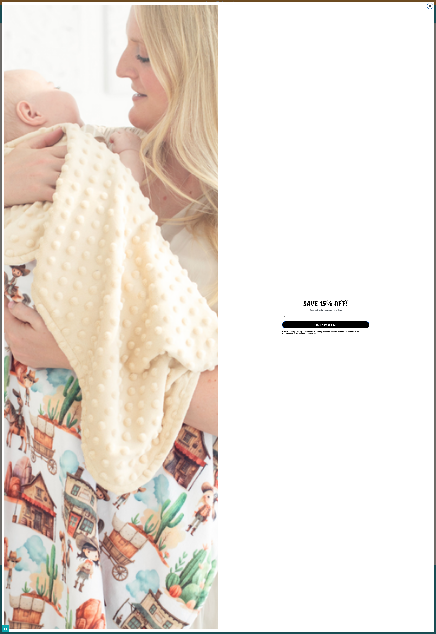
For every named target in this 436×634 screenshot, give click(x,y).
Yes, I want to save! (326, 325)
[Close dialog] (430, 6)
